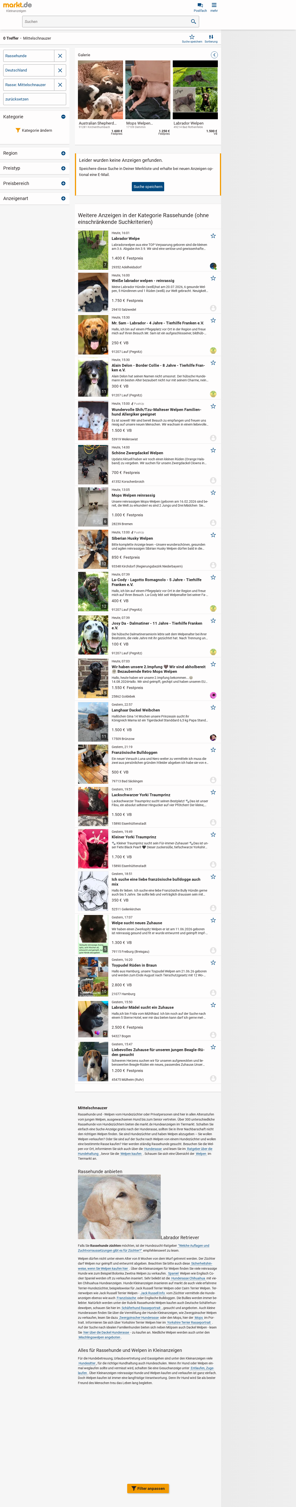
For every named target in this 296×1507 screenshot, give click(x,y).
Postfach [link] (200, 11)
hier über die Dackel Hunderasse (106, 1332)
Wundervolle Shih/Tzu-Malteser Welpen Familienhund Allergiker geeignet (156, 412)
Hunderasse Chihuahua (188, 1278)
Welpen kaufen (131, 1154)
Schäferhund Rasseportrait (141, 1308)
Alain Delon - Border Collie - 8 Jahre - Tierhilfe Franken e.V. (158, 367)
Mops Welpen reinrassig (133, 495)
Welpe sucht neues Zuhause (137, 923)
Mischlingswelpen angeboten (99, 1337)
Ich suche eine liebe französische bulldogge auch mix (156, 881)
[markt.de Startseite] (17, 4)
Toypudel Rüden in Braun (134, 965)
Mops (199, 1317)
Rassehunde (16, 55)
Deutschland (16, 70)
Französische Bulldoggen (134, 752)
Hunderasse (153, 1149)
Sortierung (211, 41)
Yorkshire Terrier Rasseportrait (189, 1322)
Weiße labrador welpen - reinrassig (143, 280)
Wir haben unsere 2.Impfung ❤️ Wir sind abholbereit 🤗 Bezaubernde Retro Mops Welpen (159, 669)
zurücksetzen (16, 99)
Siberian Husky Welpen (132, 538)
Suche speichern (192, 41)
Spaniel (173, 1273)
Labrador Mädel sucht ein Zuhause (143, 1007)
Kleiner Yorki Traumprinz (134, 837)
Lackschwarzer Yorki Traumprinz (141, 795)
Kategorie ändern (37, 130)
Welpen (201, 1154)
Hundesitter (87, 1363)
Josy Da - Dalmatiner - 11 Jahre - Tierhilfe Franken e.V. (157, 625)
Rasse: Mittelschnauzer (25, 84)
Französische (126, 1298)
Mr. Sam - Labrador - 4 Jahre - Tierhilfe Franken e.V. (158, 323)
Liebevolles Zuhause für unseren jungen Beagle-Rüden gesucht (158, 1052)
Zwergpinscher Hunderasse (139, 1317)
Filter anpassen (151, 1488)
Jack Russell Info (153, 1293)
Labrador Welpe (126, 238)
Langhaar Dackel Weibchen (136, 710)
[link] (60, 70)
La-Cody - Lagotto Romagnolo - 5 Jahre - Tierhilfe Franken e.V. (156, 582)
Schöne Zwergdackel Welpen (137, 453)
